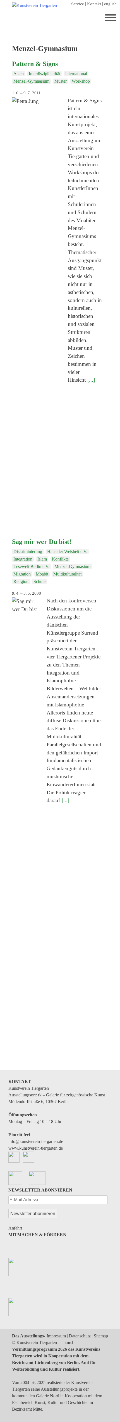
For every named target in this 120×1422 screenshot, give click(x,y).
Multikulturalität (67, 574)
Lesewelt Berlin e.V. (31, 566)
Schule (39, 581)
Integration (22, 559)
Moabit (42, 574)
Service (77, 4)
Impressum (56, 1336)
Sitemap (101, 1336)
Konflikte (60, 559)
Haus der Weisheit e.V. (67, 551)
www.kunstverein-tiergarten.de (35, 1148)
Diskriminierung (27, 551)
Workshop (81, 81)
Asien (18, 73)
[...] (91, 380)
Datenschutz (80, 1336)
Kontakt (94, 4)
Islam (42, 559)
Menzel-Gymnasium (31, 81)
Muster (60, 81)
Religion (20, 581)
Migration (22, 574)
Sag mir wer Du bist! (41, 541)
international (76, 73)
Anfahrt (15, 1228)
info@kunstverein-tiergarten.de (35, 1141)
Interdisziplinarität (44, 73)
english (110, 4)
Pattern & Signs (35, 63)
